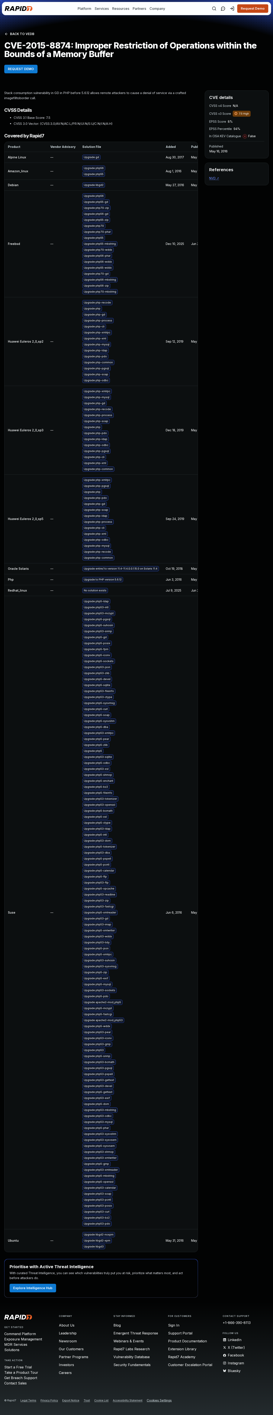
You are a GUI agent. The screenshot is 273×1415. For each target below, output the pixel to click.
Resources (120, 8)
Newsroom (68, 1341)
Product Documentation (187, 1341)
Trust (87, 1400)
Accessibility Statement (127, 1400)
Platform (84, 8)
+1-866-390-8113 (237, 1323)
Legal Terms (28, 1400)
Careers (65, 1373)
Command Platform (20, 1334)
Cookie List (101, 1400)
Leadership (68, 1333)
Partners (139, 8)
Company (157, 8)
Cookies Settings (159, 1400)
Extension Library (182, 1349)
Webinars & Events (128, 1341)
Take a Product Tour (21, 1372)
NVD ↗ (214, 178)
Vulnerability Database (131, 1357)
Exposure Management (23, 1339)
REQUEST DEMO (21, 69)
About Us (66, 1325)
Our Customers (71, 1349)
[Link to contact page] (223, 8)
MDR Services (15, 1344)
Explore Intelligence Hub (32, 1288)
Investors (66, 1365)
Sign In (173, 1325)
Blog (117, 1325)
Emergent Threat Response (135, 1333)
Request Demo (253, 8)
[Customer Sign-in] (232, 8)
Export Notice (70, 1400)
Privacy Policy (49, 1400)
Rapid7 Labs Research (131, 1349)
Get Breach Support (20, 1378)
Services (102, 8)
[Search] (214, 8)
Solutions (11, 1350)
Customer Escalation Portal (190, 1365)
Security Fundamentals (132, 1365)
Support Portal (180, 1333)
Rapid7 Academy (181, 1357)
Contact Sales (15, 1383)
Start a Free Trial (18, 1367)
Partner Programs (73, 1357)
